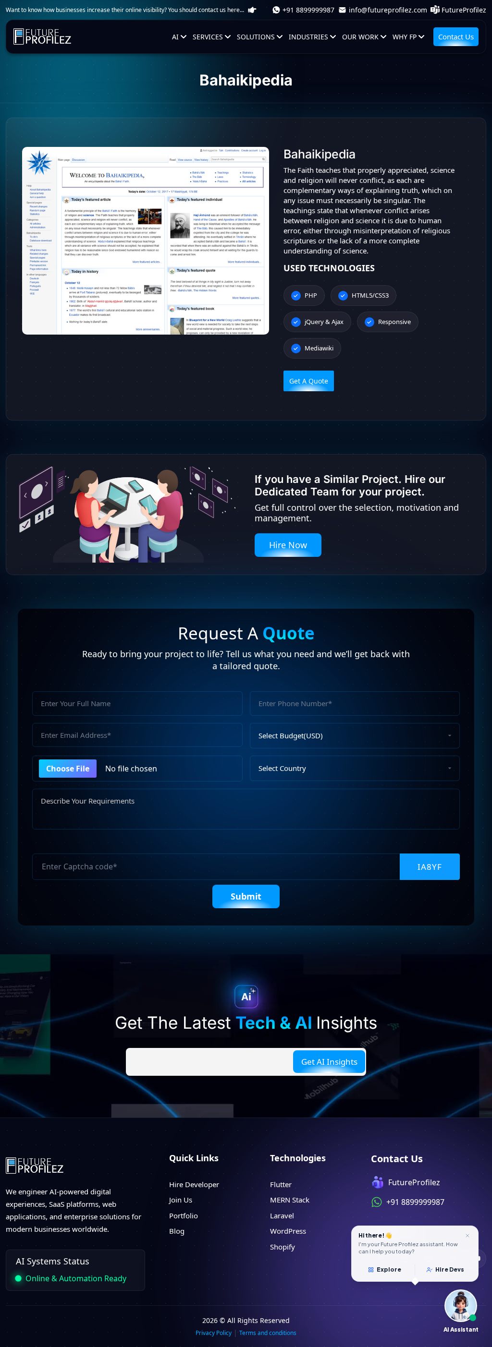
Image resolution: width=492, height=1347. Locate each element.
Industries (308, 36)
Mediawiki (319, 348)
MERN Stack (289, 1199)
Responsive (394, 321)
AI (175, 36)
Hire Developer (194, 1184)
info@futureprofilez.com (388, 9)
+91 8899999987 (308, 9)
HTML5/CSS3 (370, 295)
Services (208, 36)
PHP (311, 295)
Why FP (405, 36)
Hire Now (288, 545)
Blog (176, 1231)
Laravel (282, 1215)
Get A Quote (308, 380)
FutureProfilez (464, 9)
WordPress (288, 1231)
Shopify (282, 1246)
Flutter (281, 1184)
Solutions (256, 36)
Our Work (360, 36)
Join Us (180, 1199)
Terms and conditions (267, 1333)
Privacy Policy (214, 1333)
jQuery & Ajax (324, 321)
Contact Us (456, 36)
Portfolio (183, 1215)
